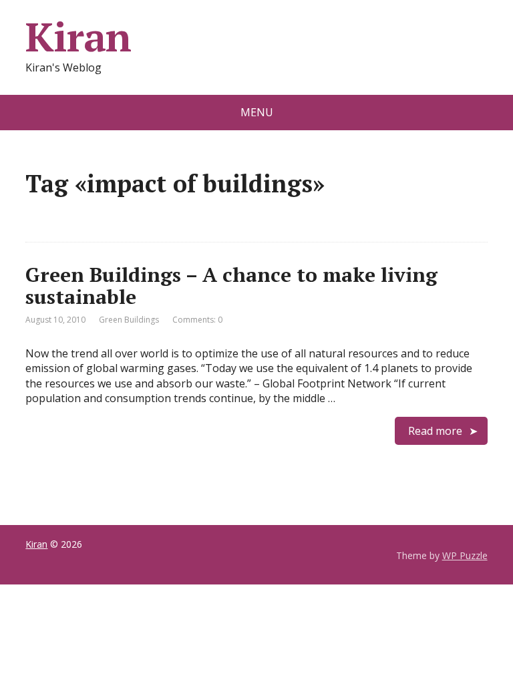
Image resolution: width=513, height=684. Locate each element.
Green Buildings (129, 319)
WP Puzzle (465, 555)
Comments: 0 (197, 319)
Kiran (77, 36)
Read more (435, 430)
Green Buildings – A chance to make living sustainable (231, 285)
